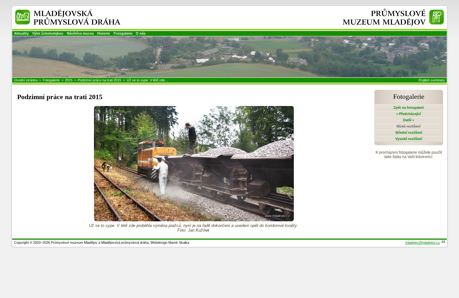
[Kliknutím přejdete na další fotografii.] (194, 219)
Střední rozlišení (408, 132)
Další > (408, 120)
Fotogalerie (123, 33)
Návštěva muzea (80, 33)
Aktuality (21, 33)
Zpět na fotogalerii (408, 107)
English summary (432, 80)
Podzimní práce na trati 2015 (99, 80)
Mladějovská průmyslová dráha (60, 12)
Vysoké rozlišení (408, 139)
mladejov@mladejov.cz (422, 242)
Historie (103, 33)
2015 (68, 80)
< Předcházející (408, 114)
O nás (141, 33)
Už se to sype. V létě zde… (147, 80)
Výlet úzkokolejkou (47, 33)
